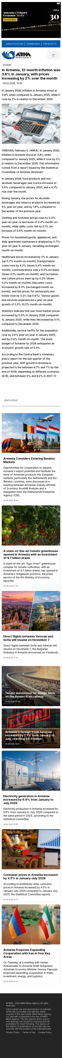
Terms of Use (28, 1032)
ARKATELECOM (14, 43)
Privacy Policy (12, 1032)
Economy (7, 65)
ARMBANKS (33, 43)
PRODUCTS (50, 43)
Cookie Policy (45, 1032)
